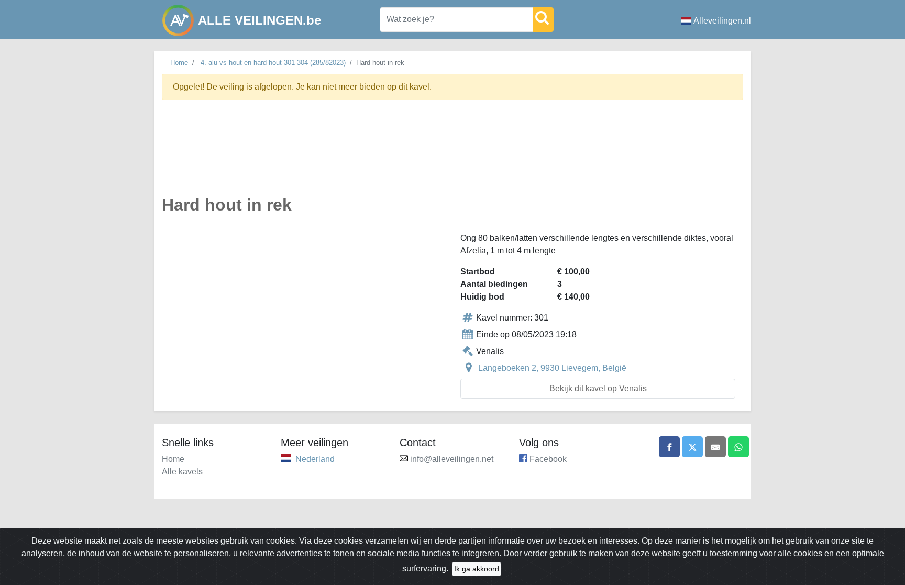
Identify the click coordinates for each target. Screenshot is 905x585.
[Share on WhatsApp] (738, 446)
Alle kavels (182, 471)
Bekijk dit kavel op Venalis (598, 388)
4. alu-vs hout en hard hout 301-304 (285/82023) (273, 63)
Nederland (315, 459)
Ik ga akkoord (476, 569)
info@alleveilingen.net (451, 459)
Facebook (548, 459)
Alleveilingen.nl (722, 20)
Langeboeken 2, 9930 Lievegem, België (552, 367)
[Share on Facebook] (669, 446)
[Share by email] (715, 446)
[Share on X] (692, 446)
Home (179, 63)
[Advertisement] (452, 154)
